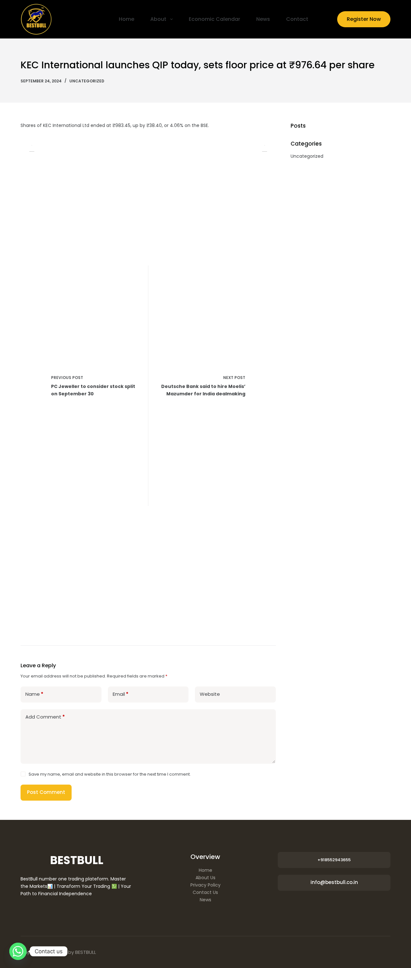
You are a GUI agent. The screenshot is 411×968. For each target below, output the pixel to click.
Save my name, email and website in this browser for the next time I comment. (110, 774)
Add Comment (45, 716)
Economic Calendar (214, 19)
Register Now (364, 19)
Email (120, 694)
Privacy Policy (205, 885)
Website (210, 694)
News (263, 19)
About (158, 19)
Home (126, 19)
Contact (297, 19)
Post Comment (46, 792)
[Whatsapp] (18, 951)
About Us (205, 877)
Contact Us (205, 892)
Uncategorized (86, 81)
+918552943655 (334, 860)
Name (34, 694)
